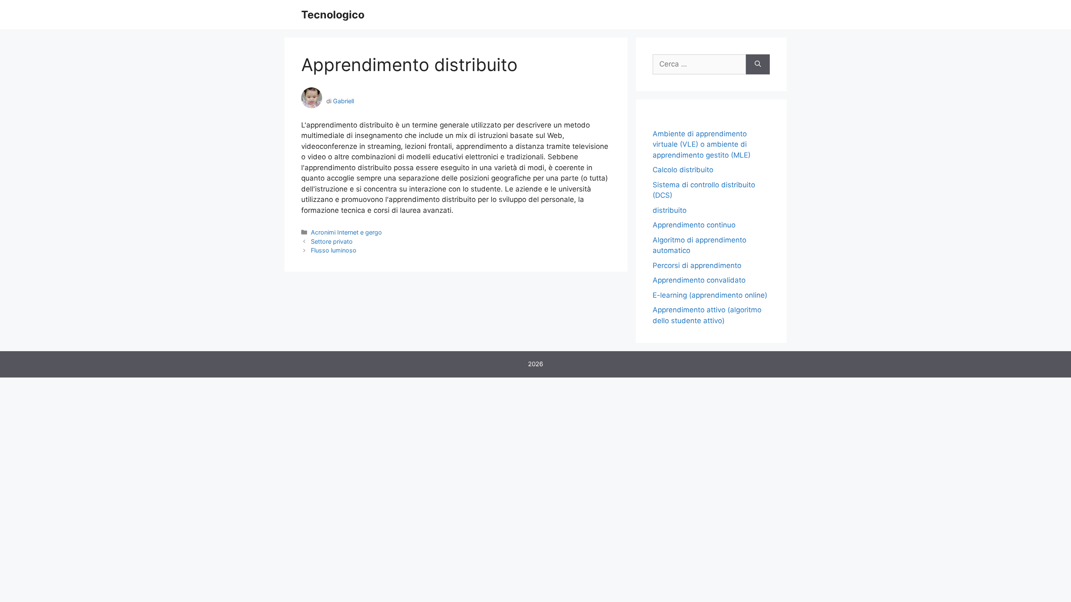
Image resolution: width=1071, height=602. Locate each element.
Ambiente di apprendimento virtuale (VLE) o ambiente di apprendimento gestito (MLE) (702, 144)
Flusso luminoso (333, 250)
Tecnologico (332, 14)
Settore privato (332, 241)
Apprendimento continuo (694, 225)
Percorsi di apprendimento (697, 265)
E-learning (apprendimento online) (710, 295)
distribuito (670, 210)
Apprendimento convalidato (699, 280)
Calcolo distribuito (683, 170)
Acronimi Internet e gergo (346, 232)
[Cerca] (758, 64)
